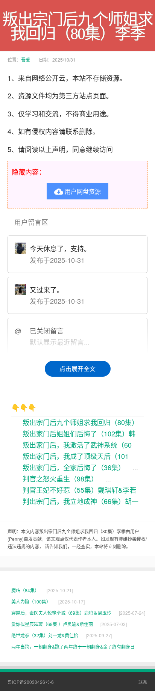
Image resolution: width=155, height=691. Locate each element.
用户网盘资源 (77, 191)
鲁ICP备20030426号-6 (31, 682)
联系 (142, 682)
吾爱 (25, 59)
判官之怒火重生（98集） (60, 478)
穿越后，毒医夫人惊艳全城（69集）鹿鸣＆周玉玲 (61, 613)
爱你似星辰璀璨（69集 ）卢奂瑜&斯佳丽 (52, 624)
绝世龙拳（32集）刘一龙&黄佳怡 (44, 635)
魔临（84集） (25, 590)
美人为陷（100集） (31, 601)
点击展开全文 (77, 368)
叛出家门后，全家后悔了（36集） (74, 467)
